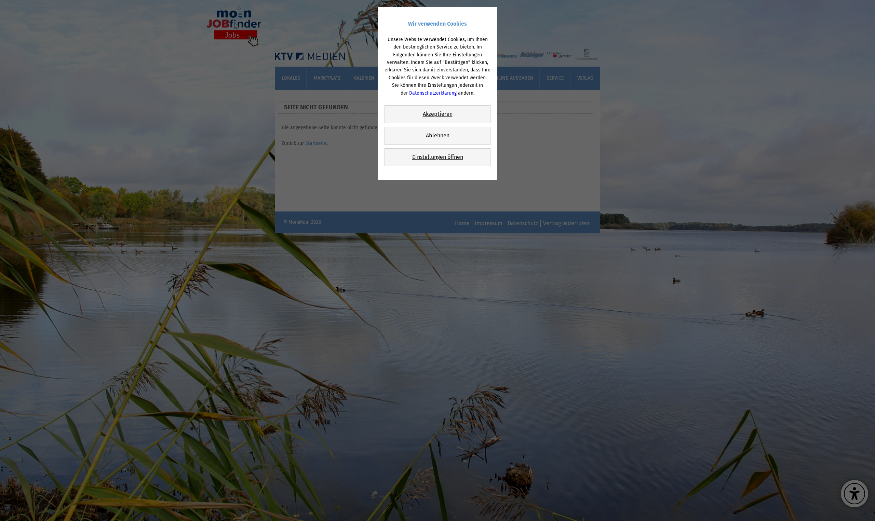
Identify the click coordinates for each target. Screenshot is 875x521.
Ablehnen (437, 135)
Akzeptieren (438, 114)
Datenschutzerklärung (433, 93)
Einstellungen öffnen (437, 157)
